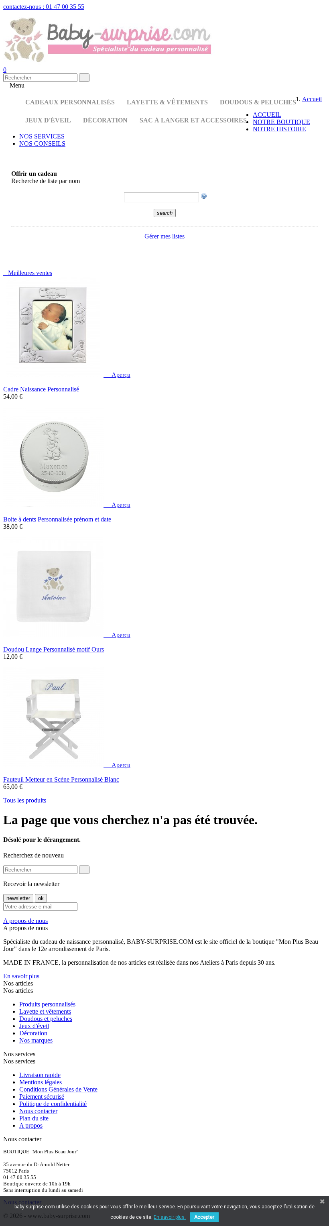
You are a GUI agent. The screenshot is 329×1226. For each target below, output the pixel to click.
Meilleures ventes (27, 272)
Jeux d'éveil (34, 1025)
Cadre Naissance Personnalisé (41, 389)
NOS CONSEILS (42, 143)
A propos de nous (25, 920)
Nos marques (36, 1040)
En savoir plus (21, 976)
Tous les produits (24, 800)
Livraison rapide (40, 1074)
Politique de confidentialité (53, 1103)
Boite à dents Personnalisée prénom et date (57, 519)
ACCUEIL (267, 114)
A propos (31, 1125)
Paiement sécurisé (41, 1096)
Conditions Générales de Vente (58, 1089)
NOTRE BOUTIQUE (281, 121)
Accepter (204, 1217)
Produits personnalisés (47, 1004)
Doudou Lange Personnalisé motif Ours (53, 649)
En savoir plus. (170, 1217)
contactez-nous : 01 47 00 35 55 (43, 6)
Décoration (33, 1033)
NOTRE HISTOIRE (279, 129)
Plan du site (34, 1118)
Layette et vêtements (45, 1011)
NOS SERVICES (42, 136)
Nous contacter (38, 1111)
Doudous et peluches (45, 1018)
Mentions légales (40, 1082)
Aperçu (117, 374)
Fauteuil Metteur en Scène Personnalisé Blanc (61, 779)
